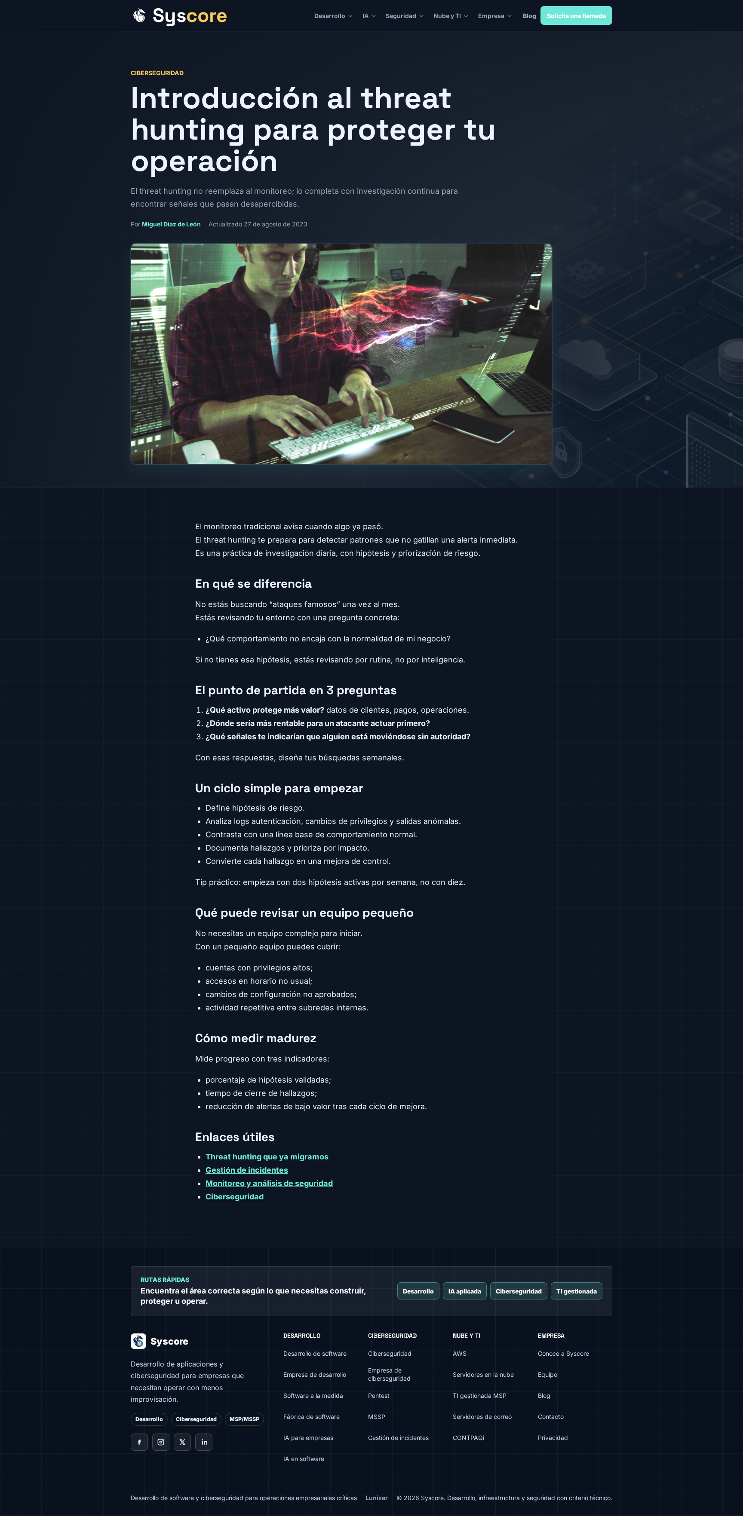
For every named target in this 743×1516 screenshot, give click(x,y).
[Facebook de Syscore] (139, 1442)
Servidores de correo (482, 1416)
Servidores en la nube (483, 1374)
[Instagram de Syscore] (160, 1442)
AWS (460, 1353)
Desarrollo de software (315, 1353)
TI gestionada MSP (480, 1395)
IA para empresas (308, 1437)
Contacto (551, 1416)
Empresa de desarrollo (314, 1374)
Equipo (547, 1374)
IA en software (303, 1458)
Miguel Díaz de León (171, 224)
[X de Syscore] (182, 1442)
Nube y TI (447, 15)
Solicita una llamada (576, 15)
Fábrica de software (311, 1416)
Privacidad (553, 1437)
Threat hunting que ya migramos (267, 1156)
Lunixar (376, 1497)
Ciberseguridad (235, 1196)
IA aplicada (464, 1291)
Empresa (491, 15)
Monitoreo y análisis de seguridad (269, 1183)
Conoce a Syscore (563, 1353)
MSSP (376, 1416)
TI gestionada (576, 1291)
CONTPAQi (468, 1437)
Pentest (379, 1395)
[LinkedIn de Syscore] (203, 1442)
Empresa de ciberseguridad (389, 1374)
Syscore (169, 1341)
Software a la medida (313, 1395)
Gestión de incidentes (247, 1169)
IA (365, 15)
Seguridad (401, 15)
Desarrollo (329, 15)
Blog (529, 15)
